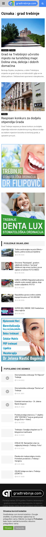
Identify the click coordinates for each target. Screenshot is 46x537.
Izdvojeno (5, 50)
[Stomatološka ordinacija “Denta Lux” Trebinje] (7, 391)
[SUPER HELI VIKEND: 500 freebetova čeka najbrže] (7, 311)
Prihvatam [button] (8, 528)
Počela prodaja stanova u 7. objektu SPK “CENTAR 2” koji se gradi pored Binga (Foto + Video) (29, 417)
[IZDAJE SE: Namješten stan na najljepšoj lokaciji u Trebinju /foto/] (7, 446)
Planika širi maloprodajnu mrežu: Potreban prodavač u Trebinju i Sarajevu (28, 458)
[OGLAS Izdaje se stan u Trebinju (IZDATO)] (7, 475)
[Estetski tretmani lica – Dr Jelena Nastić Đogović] (7, 405)
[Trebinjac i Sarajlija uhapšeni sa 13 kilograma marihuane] (7, 433)
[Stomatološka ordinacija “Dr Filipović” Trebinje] (7, 378)
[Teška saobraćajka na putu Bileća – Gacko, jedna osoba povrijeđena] (7, 253)
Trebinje (12, 50)
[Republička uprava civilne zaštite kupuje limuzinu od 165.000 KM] (7, 298)
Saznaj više (20, 528)
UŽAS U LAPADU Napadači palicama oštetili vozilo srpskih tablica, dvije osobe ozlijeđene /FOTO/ (29, 282)
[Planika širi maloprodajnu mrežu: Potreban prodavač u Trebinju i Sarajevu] (7, 460)
